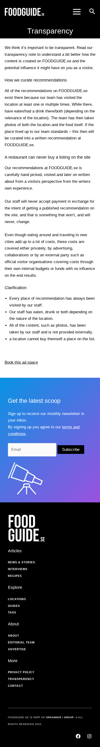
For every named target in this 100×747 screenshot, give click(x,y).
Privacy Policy (21, 672)
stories (28, 562)
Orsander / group (60, 717)
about (13, 635)
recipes (15, 576)
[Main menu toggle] (76, 11)
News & (14, 562)
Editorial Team (21, 642)
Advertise (17, 649)
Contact (15, 685)
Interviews (17, 569)
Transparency (21, 679)
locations (17, 599)
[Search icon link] (92, 12)
